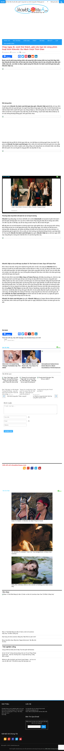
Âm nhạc (42, 40)
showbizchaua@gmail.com (32, 710)
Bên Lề (50, 40)
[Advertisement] (31, 26)
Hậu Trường (16, 40)
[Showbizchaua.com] (31, 8)
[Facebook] (32, 468)
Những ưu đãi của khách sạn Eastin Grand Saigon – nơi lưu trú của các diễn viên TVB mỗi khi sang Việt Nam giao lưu (19, 660)
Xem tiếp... (4, 714)
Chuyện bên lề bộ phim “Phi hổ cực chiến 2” (44, 390)
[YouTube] (39, 468)
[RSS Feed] (24, 468)
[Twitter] (35, 468)
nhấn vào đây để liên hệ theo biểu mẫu (37, 711)
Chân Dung (26, 40)
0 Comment (23, 52)
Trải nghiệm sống (9, 43)
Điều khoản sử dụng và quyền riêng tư (54, 748)
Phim (34, 40)
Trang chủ (7, 40)
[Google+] (28, 468)
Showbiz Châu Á (11, 340)
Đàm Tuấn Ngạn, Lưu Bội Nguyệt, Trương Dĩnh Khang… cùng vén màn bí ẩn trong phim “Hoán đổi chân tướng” (10, 392)
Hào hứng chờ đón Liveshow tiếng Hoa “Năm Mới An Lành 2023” (19, 637)
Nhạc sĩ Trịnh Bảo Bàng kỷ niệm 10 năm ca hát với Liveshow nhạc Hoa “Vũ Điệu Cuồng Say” (18, 632)
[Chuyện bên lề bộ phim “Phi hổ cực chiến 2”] (45, 382)
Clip (57, 40)
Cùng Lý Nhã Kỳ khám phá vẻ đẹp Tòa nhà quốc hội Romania (18, 649)
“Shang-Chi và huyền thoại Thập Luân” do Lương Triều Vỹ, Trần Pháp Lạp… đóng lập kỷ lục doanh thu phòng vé (28, 392)
